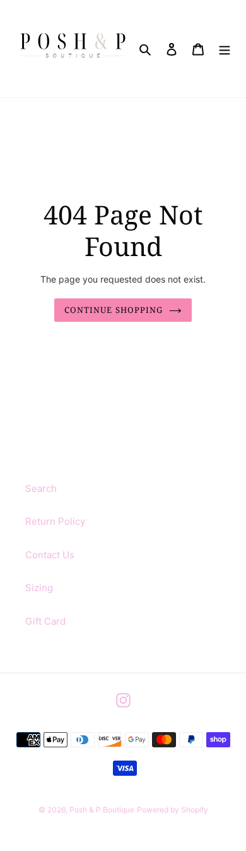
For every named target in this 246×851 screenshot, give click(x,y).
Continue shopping (113, 309)
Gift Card (45, 621)
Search (41, 488)
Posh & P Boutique (101, 809)
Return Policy (55, 521)
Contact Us (49, 555)
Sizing (39, 588)
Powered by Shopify (172, 809)
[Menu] (224, 49)
